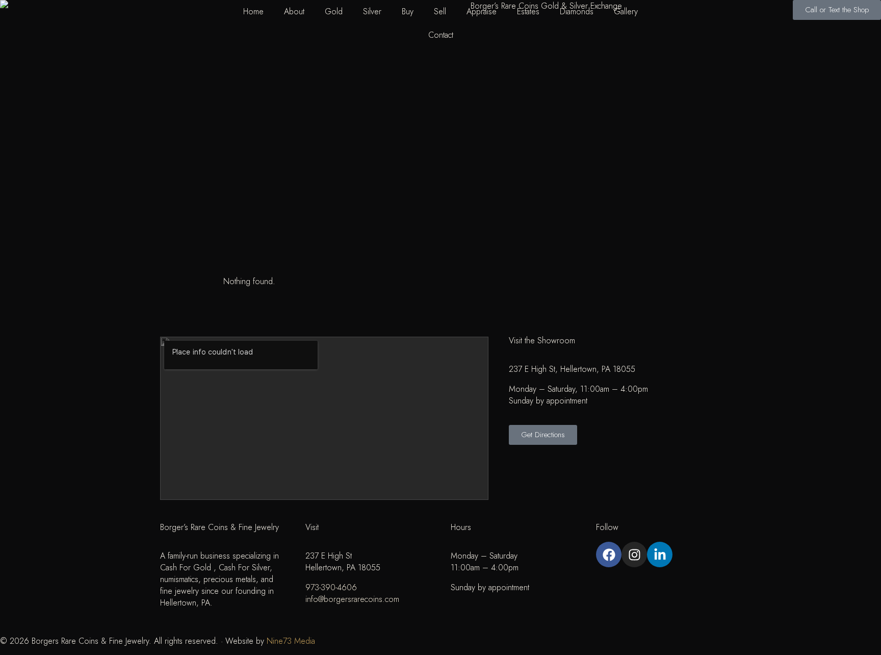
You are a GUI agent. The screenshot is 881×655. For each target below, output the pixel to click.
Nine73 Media (291, 641)
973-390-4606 (331, 587)
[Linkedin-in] (659, 554)
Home (253, 11)
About (294, 11)
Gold (334, 11)
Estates (528, 11)
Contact (440, 35)
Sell (440, 11)
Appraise (482, 11)
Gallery (626, 11)
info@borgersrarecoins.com (352, 599)
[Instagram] (634, 554)
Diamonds (576, 11)
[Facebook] (608, 554)
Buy (407, 11)
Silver (372, 11)
